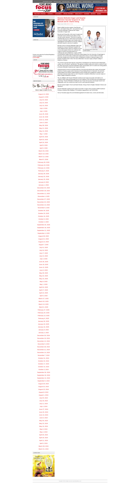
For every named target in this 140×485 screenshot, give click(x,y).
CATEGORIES (58, 13)
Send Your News (57, 1)
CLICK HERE (36, 57)
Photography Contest (47, 1)
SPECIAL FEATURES (68, 13)
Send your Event (65, 1)
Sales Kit (105, 1)
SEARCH (99, 13)
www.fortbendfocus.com (77, 481)
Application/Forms (97, 1)
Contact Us (79, 1)
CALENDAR (86, 13)
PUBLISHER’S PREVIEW (40, 13)
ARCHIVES (93, 13)
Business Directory (87, 1)
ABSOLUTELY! (79, 13)
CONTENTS (51, 13)
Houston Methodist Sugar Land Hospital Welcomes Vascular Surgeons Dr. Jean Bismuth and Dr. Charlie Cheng (71, 19)
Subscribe (73, 1)
